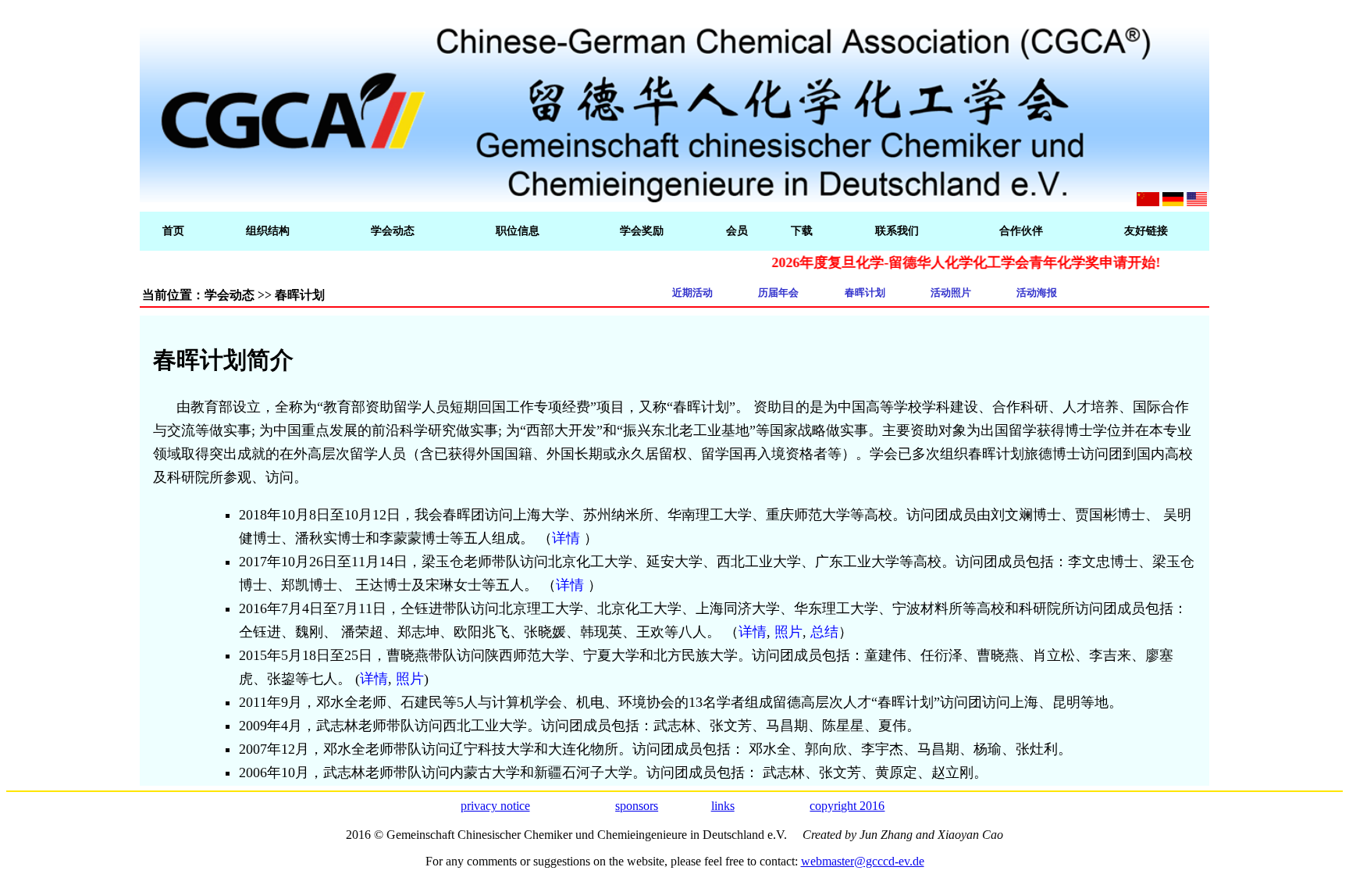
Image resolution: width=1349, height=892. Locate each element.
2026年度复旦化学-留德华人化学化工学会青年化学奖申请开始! (945, 262)
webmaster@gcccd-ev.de (862, 861)
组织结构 (268, 231)
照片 (788, 632)
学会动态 (393, 231)
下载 (802, 231)
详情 (566, 538)
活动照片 (951, 292)
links (723, 805)
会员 (737, 231)
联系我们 (897, 231)
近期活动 (692, 292)
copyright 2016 (847, 805)
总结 (824, 632)
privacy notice (495, 805)
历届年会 (778, 292)
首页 (173, 231)
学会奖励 (642, 231)
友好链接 (1146, 231)
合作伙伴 (1021, 231)
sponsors (636, 805)
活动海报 (1036, 292)
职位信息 (517, 231)
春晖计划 (865, 292)
